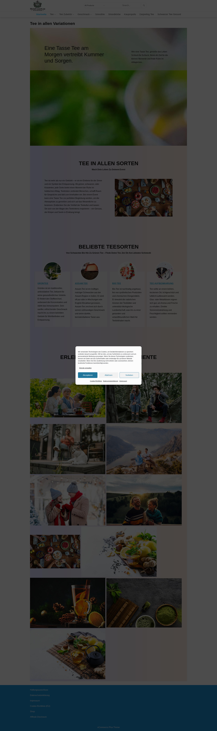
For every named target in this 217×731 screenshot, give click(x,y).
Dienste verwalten (85, 368)
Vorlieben (129, 375)
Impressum (123, 381)
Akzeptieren (88, 375)
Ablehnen (108, 375)
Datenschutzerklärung (110, 381)
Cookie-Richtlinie (96, 381)
